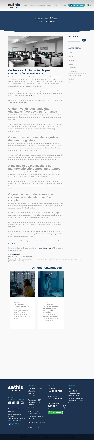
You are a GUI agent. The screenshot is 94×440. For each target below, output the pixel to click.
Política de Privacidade (75, 398)
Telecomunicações (74, 75)
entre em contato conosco (43, 248)
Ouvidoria (71, 403)
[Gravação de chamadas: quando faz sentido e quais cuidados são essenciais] (51, 296)
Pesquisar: (74, 36)
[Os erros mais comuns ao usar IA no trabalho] (22, 296)
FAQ (69, 388)
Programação (72, 68)
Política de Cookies (74, 396)
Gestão (70, 56)
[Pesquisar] (84, 40)
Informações (38, 18)
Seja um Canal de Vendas (76, 400)
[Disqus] (47, 356)
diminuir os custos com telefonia (22, 77)
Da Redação (44, 22)
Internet (70, 64)
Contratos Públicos (74, 393)
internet (31, 95)
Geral (70, 52)
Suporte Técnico (73, 391)
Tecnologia (47, 18)
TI (69, 83)
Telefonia (55, 18)
